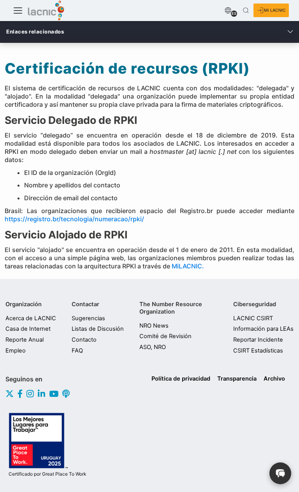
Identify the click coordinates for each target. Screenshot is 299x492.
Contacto (84, 339)
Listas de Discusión (98, 328)
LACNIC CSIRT (253, 318)
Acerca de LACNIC (30, 318)
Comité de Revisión (165, 336)
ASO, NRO (152, 347)
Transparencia (237, 378)
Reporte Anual (24, 339)
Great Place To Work (47, 474)
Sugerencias (88, 318)
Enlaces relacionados (35, 31)
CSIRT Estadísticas (258, 350)
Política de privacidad (180, 378)
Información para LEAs (263, 328)
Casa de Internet (28, 328)
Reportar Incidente (258, 339)
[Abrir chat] (280, 473)
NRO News (154, 325)
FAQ (77, 350)
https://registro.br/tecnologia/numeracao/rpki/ (74, 219)
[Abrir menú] (18, 10)
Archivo (274, 378)
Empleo (15, 350)
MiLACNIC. (189, 266)
